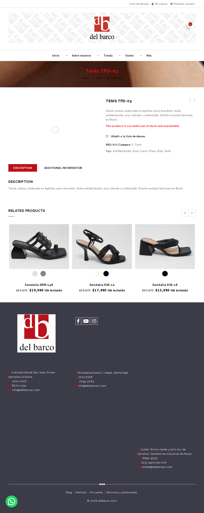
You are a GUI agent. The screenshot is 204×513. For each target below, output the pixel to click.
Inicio (55, 55)
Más (149, 55)
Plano (152, 151)
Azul (135, 151)
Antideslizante (122, 151)
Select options (39, 262)
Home (85, 78)
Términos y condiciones (121, 492)
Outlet (129, 55)
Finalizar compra (184, 3)
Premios (81, 492)
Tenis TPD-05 (189, 102)
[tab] (22, 168)
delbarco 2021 (107, 500)
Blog (69, 492)
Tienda (108, 55)
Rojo (160, 151)
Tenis (167, 151)
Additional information (63, 167)
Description (22, 167)
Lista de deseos (139, 4)
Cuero (143, 151)
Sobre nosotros (81, 55)
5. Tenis (97, 78)
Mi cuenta (161, 3)
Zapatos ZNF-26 (193, 102)
